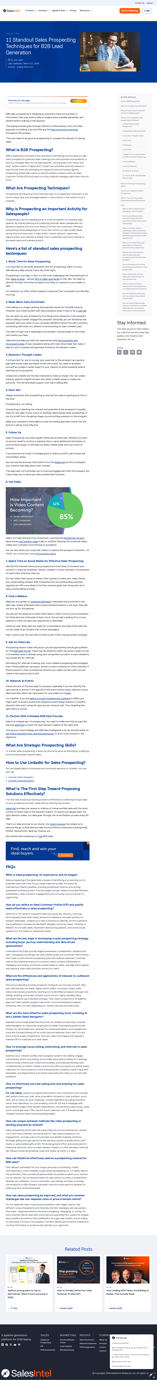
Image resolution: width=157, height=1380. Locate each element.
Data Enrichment (87, 1340)
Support (150, 3)
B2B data (19, 724)
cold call (82, 310)
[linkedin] (3, 1345)
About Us (103, 1340)
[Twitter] (125, 352)
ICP (41, 1346)
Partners (103, 1343)
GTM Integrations (87, 1347)
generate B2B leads (41, 601)
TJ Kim (14, 1308)
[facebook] (8, 1345)
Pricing (73, 10)
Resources (85, 10)
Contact (102, 1351)
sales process (18, 278)
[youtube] (16, 1345)
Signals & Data (58, 10)
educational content (74, 537)
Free (40, 836)
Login (147, 10)
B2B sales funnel (22, 650)
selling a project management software (50, 698)
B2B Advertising (67, 1350)
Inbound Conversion (88, 1343)
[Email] (139, 352)
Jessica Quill (66, 1308)
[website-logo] (11, 10)
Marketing (68, 1335)
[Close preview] (150, 1337)
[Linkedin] (119, 352)
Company (106, 1335)
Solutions (43, 10)
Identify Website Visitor (67, 1341)
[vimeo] (20, 1345)
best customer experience (64, 129)
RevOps (85, 1335)
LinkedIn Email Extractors (21, 780)
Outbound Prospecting (45, 1341)
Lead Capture (66, 1346)
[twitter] (12, 1345)
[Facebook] (132, 352)
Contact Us (139, 3)
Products (30, 10)
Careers (102, 1347)
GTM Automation (47, 1350)
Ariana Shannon (25, 66)
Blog (17, 33)
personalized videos (46, 553)
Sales (44, 1335)
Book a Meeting (129, 10)
